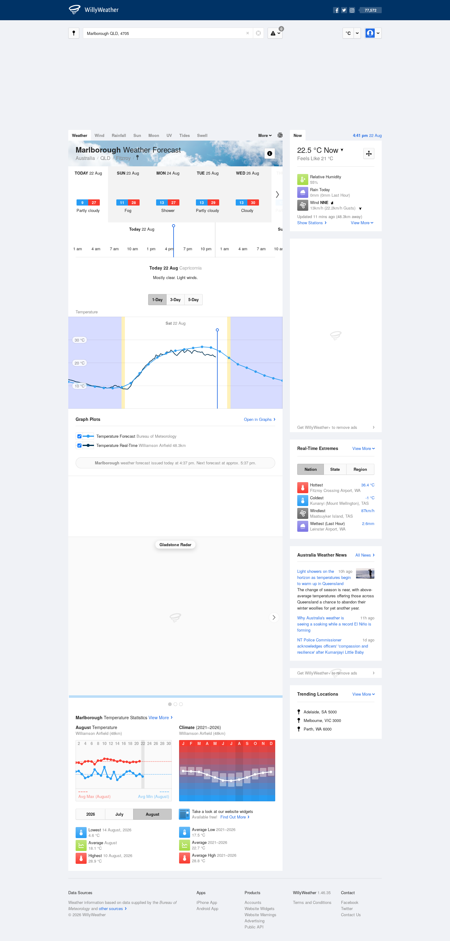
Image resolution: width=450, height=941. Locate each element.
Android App (207, 908)
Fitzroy (123, 157)
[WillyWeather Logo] (97, 10)
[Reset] (247, 33)
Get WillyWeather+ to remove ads (327, 427)
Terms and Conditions (312, 902)
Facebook (349, 902)
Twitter (347, 908)
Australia (85, 157)
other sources (111, 908)
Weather (79, 135)
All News (363, 555)
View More (158, 717)
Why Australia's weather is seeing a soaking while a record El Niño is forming (335, 624)
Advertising (254, 921)
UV (169, 135)
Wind (99, 135)
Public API (254, 927)
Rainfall (119, 135)
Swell (202, 135)
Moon (153, 135)
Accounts (253, 902)
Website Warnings (260, 914)
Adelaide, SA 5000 (320, 712)
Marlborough (137, 157)
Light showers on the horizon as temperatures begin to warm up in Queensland (335, 589)
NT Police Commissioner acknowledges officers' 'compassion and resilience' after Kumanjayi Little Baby (335, 646)
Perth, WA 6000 (318, 729)
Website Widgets (260, 908)
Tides (184, 135)
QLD (105, 157)
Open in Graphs (258, 419)
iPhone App (207, 902)
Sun (137, 135)
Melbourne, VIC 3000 (322, 720)
